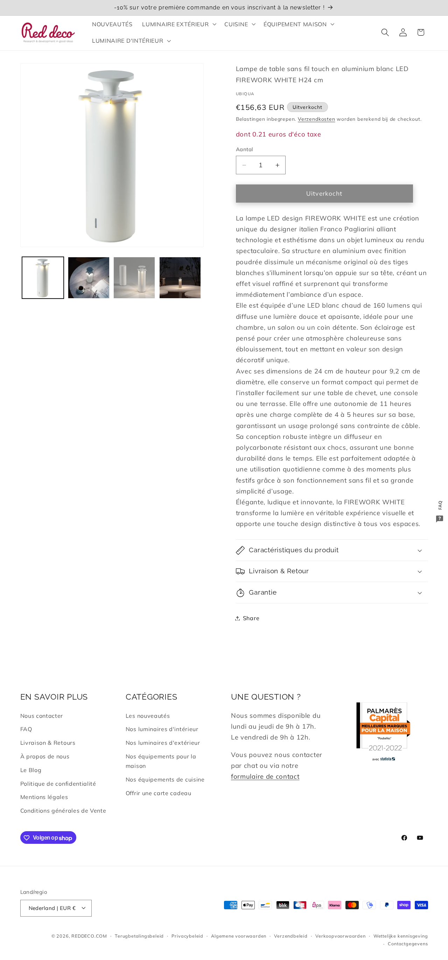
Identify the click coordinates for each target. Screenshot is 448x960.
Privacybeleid (187, 936)
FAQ (26, 729)
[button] (179, 24)
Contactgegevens (408, 943)
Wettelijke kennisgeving (400, 936)
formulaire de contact (265, 776)
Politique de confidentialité (58, 783)
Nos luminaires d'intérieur (162, 729)
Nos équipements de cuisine (165, 779)
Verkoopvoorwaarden (340, 936)
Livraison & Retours (48, 743)
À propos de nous (45, 756)
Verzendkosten (316, 119)
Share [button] (251, 618)
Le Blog (31, 769)
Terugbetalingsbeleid (139, 936)
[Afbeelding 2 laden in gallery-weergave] (89, 278)
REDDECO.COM (89, 936)
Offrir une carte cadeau (158, 793)
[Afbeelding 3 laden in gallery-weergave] (134, 278)
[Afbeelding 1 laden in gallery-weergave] (43, 278)
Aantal (244, 149)
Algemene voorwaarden (238, 936)
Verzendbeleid (290, 936)
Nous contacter (41, 715)
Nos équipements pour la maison (161, 761)
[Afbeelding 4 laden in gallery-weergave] (180, 278)
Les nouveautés (148, 715)
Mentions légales (44, 797)
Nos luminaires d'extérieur (163, 743)
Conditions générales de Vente (63, 810)
